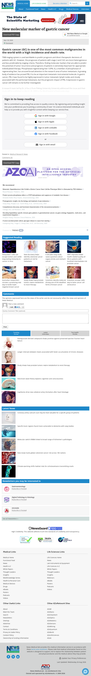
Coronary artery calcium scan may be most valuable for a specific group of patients (48, 413)
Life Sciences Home (39, 3)
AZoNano (50, 612)
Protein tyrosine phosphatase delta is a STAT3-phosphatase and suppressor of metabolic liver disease (35, 195)
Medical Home (22, 3)
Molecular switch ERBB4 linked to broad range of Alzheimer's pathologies (44, 439)
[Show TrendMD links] (87, 230)
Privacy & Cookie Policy (11, 632)
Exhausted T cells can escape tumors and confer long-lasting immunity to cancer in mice (12, 257)
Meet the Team (8, 612)
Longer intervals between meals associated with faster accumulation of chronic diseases (50, 352)
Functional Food (9, 560)
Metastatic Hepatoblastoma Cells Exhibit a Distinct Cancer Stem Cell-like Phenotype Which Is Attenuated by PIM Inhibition (42, 189)
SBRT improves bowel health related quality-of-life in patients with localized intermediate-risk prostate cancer (77, 258)
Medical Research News (19, 154)
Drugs (5, 586)
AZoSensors (51, 623)
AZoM (49, 609)
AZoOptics (51, 618)
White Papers (8, 569)
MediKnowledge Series (11, 578)
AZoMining (51, 626)
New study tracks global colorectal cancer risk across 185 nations (41, 453)
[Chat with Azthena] (85, 671)
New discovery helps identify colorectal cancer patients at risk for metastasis (33, 257)
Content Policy (8, 635)
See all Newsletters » (10, 519)
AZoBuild (50, 632)
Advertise (6, 623)
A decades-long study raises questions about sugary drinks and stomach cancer (56, 257)
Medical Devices (9, 584)
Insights (6, 575)
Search (5, 615)
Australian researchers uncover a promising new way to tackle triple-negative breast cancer (11, 283)
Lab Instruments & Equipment (58, 563)
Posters (6, 592)
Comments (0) (7, 158)
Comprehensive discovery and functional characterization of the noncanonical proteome (31, 207)
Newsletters (7, 618)
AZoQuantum (52, 629)
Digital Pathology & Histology (23, 497)
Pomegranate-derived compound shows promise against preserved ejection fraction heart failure (50, 339)
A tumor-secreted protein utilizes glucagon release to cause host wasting (26, 221)
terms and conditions (39, 649)
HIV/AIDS (15, 508)
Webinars (50, 578)
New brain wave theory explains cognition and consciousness (40, 379)
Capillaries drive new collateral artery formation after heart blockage (42, 392)
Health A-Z (7, 566)
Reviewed (9, 43)
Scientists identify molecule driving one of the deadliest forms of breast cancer (56, 282)
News (5, 563)
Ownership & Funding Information (16, 638)
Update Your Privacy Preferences (73, 658)
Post (5, 327)
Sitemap (6, 621)
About (5, 609)
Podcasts (6, 595)
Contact (6, 626)
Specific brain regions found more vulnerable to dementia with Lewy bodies (45, 426)
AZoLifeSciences (53, 635)
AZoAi (49, 638)
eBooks (5, 589)
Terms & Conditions (10, 629)
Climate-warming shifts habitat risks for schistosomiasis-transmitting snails (45, 466)
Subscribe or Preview (19, 489)
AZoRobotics (51, 621)
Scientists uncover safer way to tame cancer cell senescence (76, 282)
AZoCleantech (52, 615)
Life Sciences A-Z (53, 566)
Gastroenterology (18, 486)
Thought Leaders (9, 572)
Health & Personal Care (11, 581)
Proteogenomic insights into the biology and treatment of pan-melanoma (26, 201)
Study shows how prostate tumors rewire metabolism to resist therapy (34, 282)
